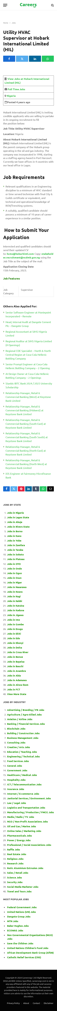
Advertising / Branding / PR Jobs (25, 709)
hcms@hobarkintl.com (20, 253)
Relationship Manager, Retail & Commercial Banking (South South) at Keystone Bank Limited (27, 437)
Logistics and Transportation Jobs (26, 807)
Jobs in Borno (14, 531)
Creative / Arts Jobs (18, 747)
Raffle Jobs (13, 849)
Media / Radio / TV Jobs (20, 816)
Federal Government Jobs (22, 907)
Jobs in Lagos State (18, 517)
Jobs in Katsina (15, 605)
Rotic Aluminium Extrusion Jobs (25, 868)
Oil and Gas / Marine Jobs (21, 826)
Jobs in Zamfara (16, 545)
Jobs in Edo (13, 638)
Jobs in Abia (14, 675)
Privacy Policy (13, 1003)
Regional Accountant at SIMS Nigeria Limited (26, 333)
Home (5, 22)
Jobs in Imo (13, 619)
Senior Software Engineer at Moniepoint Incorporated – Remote (28, 314)
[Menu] (5, 5)
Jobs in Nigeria (15, 512)
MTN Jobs (12, 921)
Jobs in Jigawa (15, 615)
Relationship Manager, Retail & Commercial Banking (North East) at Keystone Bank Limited (26, 450)
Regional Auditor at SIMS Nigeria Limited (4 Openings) (29, 343)
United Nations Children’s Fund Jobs (27, 948)
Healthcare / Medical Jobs (22, 775)
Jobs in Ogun (14, 573)
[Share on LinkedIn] (35, 59)
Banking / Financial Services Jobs (26, 723)
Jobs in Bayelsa (15, 661)
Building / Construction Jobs (23, 733)
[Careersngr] (28, 5)
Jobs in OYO (14, 563)
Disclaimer (48, 1003)
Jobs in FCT (13, 689)
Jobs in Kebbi (14, 601)
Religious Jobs (15, 858)
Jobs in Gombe (15, 624)
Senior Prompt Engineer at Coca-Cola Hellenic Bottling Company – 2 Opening (28, 366)
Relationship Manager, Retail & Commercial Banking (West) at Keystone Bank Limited (28, 396)
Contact (36, 1003)
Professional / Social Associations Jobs (29, 844)
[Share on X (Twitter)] (22, 59)
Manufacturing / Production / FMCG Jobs (30, 812)
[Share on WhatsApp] (48, 59)
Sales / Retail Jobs (17, 872)
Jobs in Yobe (14, 540)
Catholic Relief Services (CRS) (24, 957)
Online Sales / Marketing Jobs (24, 831)
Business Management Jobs (22, 737)
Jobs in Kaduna (15, 610)
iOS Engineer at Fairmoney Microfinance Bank (28, 475)
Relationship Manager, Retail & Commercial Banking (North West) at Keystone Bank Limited (26, 463)
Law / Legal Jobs (16, 803)
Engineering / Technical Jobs (23, 756)
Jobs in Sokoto (15, 554)
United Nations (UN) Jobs (21, 911)
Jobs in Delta (14, 647)
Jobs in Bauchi (15, 666)
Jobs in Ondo (14, 568)
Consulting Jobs (16, 742)
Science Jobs (14, 877)
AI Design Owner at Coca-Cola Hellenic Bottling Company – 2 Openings (27, 375)
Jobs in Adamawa (17, 680)
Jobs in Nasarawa (16, 587)
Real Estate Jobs (16, 854)
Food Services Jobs (18, 761)
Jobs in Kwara (14, 591)
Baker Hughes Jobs (18, 925)
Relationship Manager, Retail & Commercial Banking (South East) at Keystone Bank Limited (26, 423)
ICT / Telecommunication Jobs (24, 784)
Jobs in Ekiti (14, 633)
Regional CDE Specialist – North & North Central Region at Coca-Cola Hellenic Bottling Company (28, 354)
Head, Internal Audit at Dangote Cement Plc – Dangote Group (28, 323)
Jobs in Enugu (15, 629)
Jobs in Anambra (16, 670)
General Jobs (14, 765)
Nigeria (11, 95)
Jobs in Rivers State (18, 526)
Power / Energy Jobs (19, 840)
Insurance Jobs (15, 789)
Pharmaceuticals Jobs (19, 835)
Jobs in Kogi (14, 596)
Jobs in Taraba (15, 549)
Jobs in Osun (14, 577)
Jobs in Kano (14, 535)
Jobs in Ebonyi (15, 642)
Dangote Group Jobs (18, 916)
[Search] (52, 5)
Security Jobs (14, 882)
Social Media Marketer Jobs (22, 886)
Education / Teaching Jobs (22, 751)
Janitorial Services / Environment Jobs (29, 798)
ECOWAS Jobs (15, 930)
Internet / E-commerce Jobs (23, 793)
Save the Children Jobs (20, 943)
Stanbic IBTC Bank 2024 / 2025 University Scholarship (29, 385)
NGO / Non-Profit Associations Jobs (27, 821)
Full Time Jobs (16, 89)
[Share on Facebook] (9, 59)
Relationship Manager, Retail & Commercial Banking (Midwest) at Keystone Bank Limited (24, 410)
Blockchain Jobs (16, 728)
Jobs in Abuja (14, 522)
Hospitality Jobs (16, 779)
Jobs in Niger (14, 582)
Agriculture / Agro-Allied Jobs (24, 714)
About (26, 1003)
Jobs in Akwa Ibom (17, 684)
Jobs (14, 22)
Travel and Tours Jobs (19, 891)
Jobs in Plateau (16, 559)
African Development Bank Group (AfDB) (30, 952)
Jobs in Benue (15, 656)
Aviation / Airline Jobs (19, 719)
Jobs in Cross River (17, 652)
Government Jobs (17, 770)
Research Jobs (15, 863)
